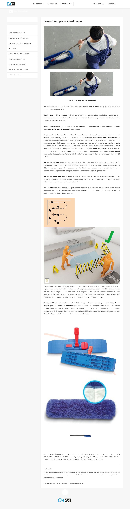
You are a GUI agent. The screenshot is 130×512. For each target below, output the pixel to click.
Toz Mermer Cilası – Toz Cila (75, 483)
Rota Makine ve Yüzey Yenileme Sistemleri (55, 483)
